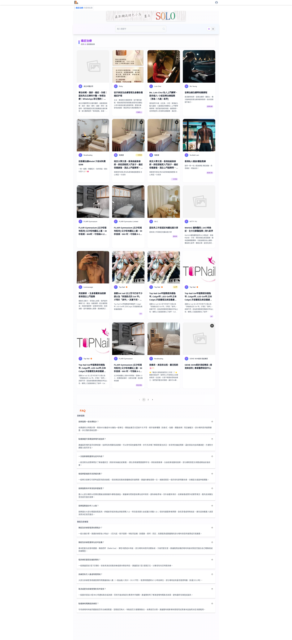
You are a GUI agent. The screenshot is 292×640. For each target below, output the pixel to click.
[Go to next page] (152, 399)
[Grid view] (209, 29)
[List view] (213, 29)
